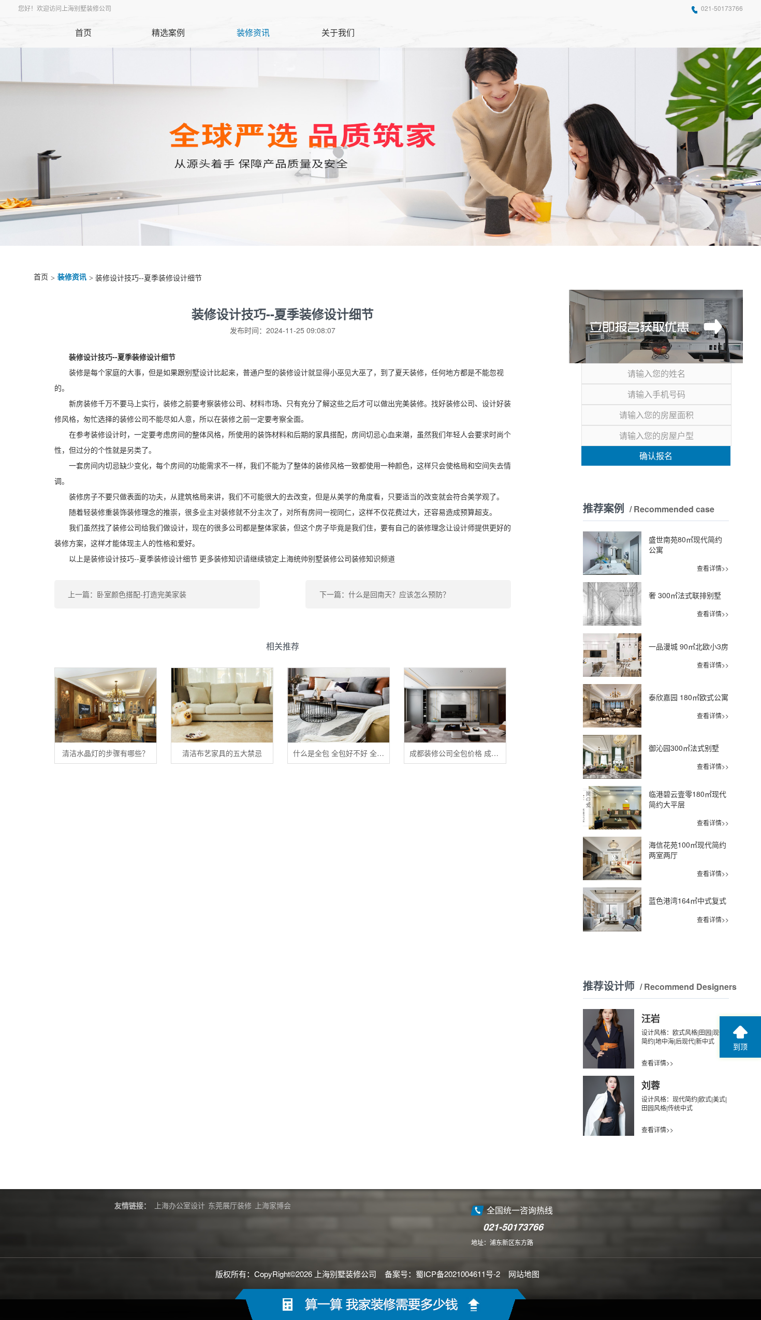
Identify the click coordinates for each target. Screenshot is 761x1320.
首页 (41, 277)
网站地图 (523, 1273)
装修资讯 (71, 277)
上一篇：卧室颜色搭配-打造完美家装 (127, 594)
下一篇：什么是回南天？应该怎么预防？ (384, 594)
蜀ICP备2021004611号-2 (458, 1273)
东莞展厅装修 (230, 1205)
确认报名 (655, 456)
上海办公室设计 (179, 1205)
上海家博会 (273, 1205)
